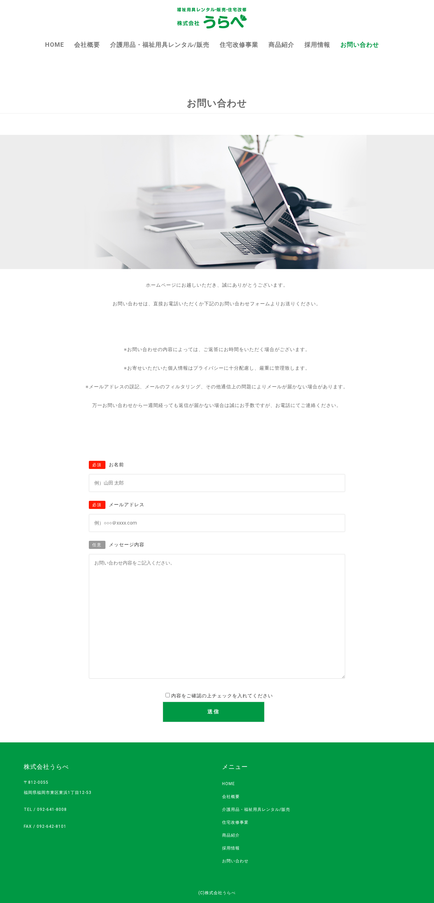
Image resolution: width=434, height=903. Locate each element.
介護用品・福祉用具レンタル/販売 (160, 44)
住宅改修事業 (239, 44)
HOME (54, 44)
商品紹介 (281, 44)
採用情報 (317, 44)
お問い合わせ (359, 44)
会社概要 (87, 44)
